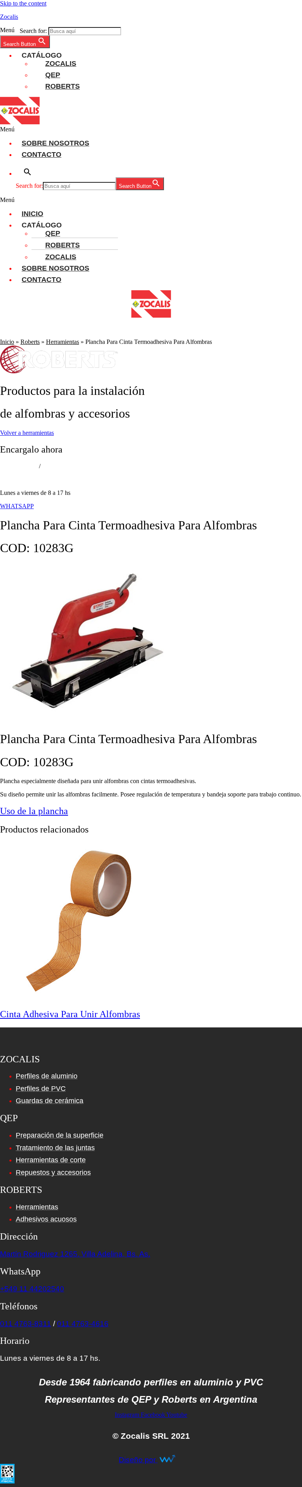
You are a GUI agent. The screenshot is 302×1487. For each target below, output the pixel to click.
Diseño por (138, 1460)
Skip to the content (23, 3)
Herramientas (62, 341)
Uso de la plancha (34, 811)
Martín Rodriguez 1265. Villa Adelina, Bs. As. (75, 1254)
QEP (52, 75)
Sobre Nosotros (55, 143)
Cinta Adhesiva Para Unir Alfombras (70, 1014)
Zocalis (9, 16)
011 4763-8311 (18, 466)
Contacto (41, 154)
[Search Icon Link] (292, 334)
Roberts (62, 86)
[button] (159, 55)
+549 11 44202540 (32, 1289)
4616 (49, 466)
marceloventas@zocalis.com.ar (38, 479)
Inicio (32, 214)
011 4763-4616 (83, 1324)
